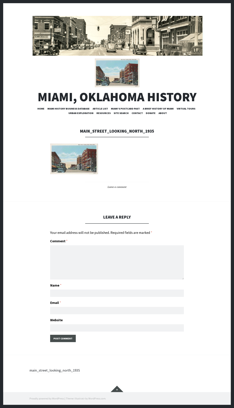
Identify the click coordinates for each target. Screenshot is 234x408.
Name (55, 285)
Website (56, 320)
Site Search (121, 113)
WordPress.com (97, 398)
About (163, 113)
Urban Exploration (80, 113)
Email (55, 302)
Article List (100, 108)
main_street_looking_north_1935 (54, 370)
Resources (103, 113)
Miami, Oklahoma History (117, 97)
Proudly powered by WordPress (46, 398)
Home (40, 108)
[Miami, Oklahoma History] (117, 36)
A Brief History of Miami (158, 108)
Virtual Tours (186, 108)
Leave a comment (117, 187)
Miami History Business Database (68, 108)
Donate (151, 113)
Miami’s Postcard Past (125, 108)
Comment (58, 241)
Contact (137, 113)
